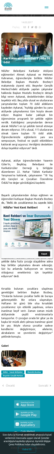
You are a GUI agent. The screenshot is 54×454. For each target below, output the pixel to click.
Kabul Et (27, 449)
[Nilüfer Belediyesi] (8, 7)
